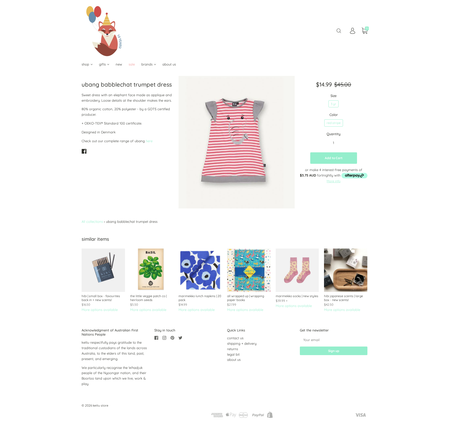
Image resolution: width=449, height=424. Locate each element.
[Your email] (333, 339)
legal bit (233, 354)
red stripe (334, 123)
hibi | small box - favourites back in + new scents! (101, 298)
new (119, 64)
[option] (237, 142)
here (149, 141)
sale (132, 64)
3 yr (333, 104)
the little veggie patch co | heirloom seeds (148, 298)
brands (147, 64)
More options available (100, 310)
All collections (92, 221)
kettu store (100, 405)
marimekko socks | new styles (297, 296)
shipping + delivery (241, 343)
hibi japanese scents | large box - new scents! (343, 298)
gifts (103, 64)
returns (232, 349)
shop (86, 64)
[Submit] (339, 31)
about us (169, 64)
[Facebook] (84, 151)
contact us (235, 338)
